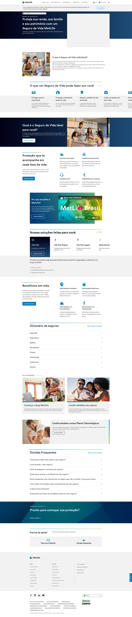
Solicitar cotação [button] (37, 253)
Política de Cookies (82, 7)
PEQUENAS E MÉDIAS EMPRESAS (82, 567)
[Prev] (98, 86)
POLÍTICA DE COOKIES (52, 601)
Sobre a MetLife (55, 566)
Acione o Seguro (33, 569)
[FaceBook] (31, 595)
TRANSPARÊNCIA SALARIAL (37, 610)
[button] (46, 2)
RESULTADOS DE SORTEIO (69, 608)
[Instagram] (35, 595)
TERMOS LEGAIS (66, 601)
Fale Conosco (32, 572)
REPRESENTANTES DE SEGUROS (66, 603)
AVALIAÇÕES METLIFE (49, 603)
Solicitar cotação (28, 178)
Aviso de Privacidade (71, 7)
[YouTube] (43, 595)
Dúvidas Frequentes (33, 583)
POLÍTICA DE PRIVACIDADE (36, 601)
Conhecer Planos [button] (58, 433)
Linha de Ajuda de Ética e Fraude (58, 580)
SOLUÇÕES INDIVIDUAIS (81, 564)
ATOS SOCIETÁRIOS (55, 606)
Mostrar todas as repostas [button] (95, 453)
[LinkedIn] (39, 595)
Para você (28, 13)
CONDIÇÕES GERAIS (35, 603)
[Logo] (35, 558)
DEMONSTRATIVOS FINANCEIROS (38, 606)
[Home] (23, 13)
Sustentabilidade (55, 569)
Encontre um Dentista (34, 566)
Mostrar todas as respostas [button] (94, 326)
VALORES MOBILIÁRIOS (36, 608)
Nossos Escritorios (55, 583)
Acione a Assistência (33, 577)
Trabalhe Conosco (55, 572)
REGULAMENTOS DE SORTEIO (52, 608)
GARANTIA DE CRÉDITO (70, 606)
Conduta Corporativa (56, 577)
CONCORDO (100, 8)
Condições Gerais (33, 580)
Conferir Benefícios (29, 304)
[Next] (101, 86)
